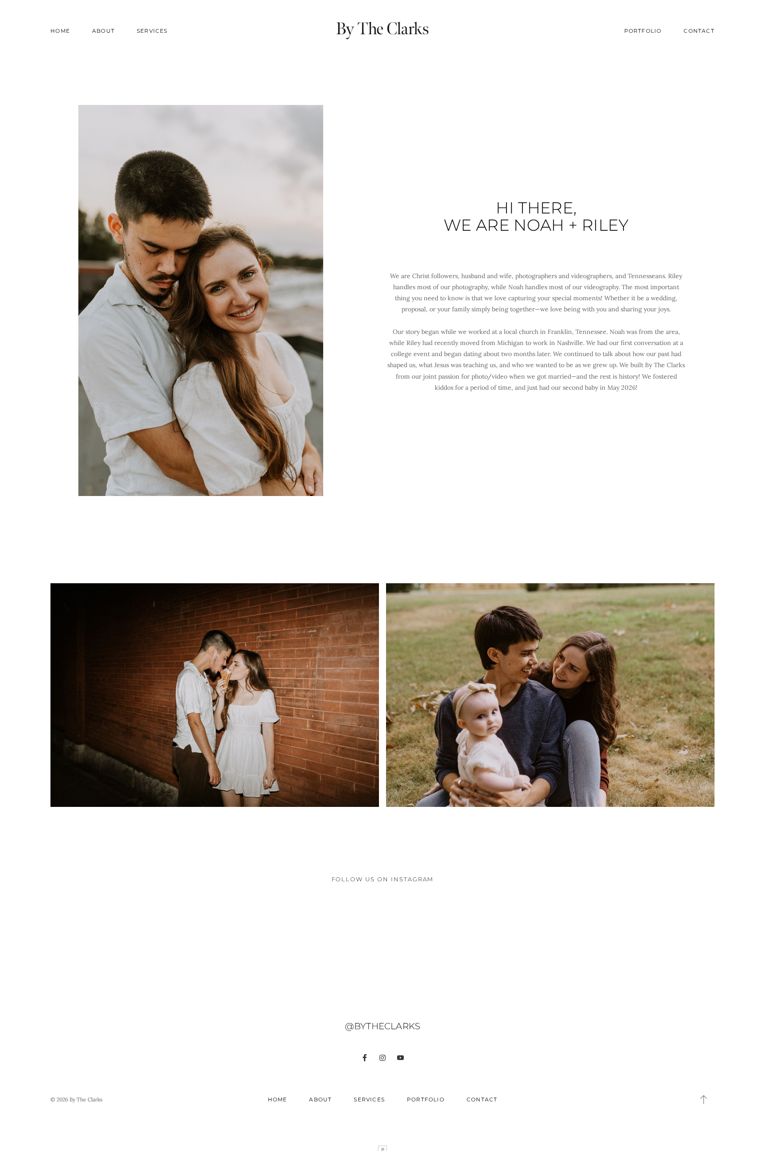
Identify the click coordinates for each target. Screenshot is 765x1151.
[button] (704, 1099)
